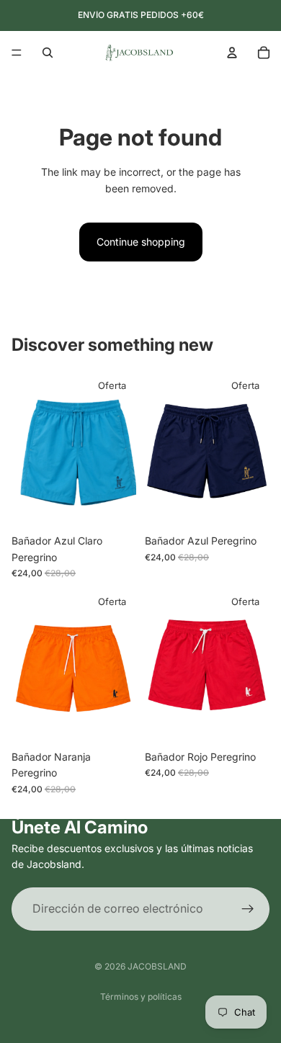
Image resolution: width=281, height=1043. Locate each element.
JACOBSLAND (157, 966)
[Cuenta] (232, 52)
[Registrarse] (248, 908)
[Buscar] (47, 52)
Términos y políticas (141, 996)
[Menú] (16, 52)
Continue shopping (141, 242)
